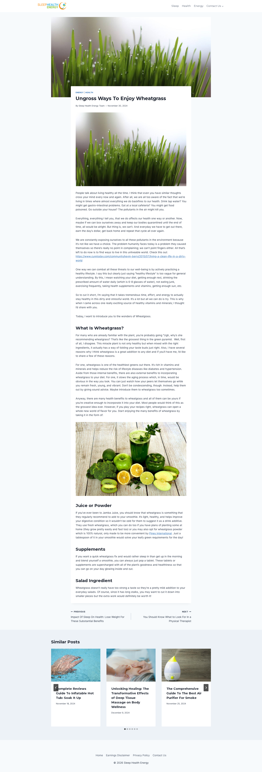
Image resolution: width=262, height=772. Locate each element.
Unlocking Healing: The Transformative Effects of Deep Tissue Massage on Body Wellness (130, 698)
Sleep (175, 5)
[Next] (206, 687)
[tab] (125, 729)
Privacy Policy (141, 755)
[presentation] (75, 665)
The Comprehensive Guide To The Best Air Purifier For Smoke (184, 693)
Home (99, 755)
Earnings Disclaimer (118, 755)
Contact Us (159, 755)
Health (186, 5)
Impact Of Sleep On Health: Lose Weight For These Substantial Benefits (97, 616)
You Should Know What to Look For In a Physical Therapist (167, 616)
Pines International (160, 533)
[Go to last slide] (56, 687)
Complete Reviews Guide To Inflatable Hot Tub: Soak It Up (75, 693)
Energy (198, 5)
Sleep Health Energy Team (92, 106)
